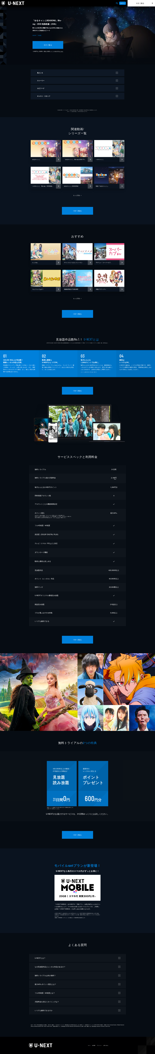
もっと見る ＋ (77, 195)
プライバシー (99, 1045)
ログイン (122, 3)
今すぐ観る (140, 3)
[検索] (117, 3)
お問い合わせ (105, 1045)
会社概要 (93, 1045)
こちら (61, 51)
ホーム (89, 1045)
